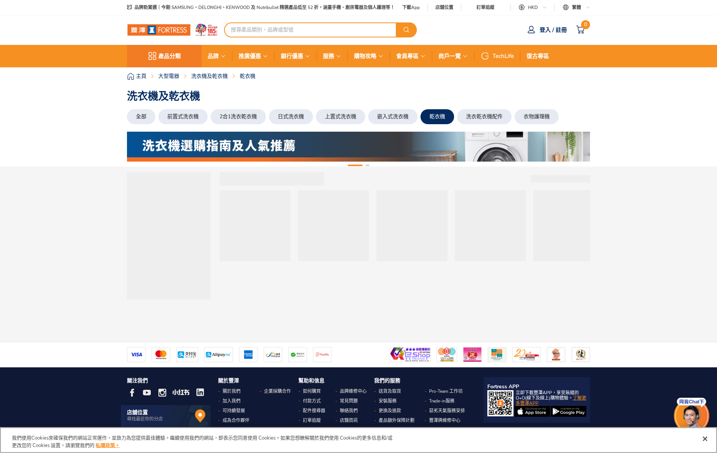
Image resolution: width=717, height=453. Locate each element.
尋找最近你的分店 (145, 419)
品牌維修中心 (353, 391)
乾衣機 (437, 116)
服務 (328, 56)
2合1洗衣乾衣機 (238, 116)
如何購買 (312, 391)
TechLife (503, 56)
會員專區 (407, 56)
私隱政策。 (108, 445)
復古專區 (538, 56)
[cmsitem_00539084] (358, 147)
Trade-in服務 (441, 401)
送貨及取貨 (390, 391)
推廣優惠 (250, 56)
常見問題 (349, 401)
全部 (141, 116)
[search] (406, 29)
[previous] (139, 146)
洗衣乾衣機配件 (484, 116)
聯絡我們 (349, 411)
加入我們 (231, 401)
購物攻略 (365, 56)
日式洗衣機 (291, 116)
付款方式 (312, 401)
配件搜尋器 (314, 411)
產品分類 (169, 56)
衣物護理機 (537, 116)
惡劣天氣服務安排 (447, 411)
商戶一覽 (449, 56)
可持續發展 (234, 411)
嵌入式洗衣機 (393, 116)
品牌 (213, 56)
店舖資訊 (349, 420)
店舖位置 (444, 7)
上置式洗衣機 (340, 116)
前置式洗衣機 (183, 116)
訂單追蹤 (485, 7)
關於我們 (231, 391)
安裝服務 (388, 401)
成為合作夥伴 (236, 420)
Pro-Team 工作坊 (446, 391)
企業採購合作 (277, 391)
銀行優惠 (292, 56)
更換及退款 (390, 411)
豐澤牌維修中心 (444, 420)
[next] (577, 146)
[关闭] (705, 439)
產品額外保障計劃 (397, 420)
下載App (411, 7)
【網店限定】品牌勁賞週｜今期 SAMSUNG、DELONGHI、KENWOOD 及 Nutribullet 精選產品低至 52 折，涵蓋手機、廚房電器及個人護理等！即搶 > (253, 7)
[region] (358, 440)
